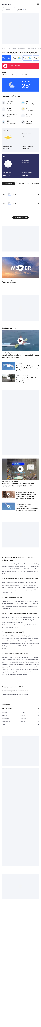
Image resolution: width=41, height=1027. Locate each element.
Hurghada (4, 715)
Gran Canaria (5, 718)
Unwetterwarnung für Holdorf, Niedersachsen (15, 690)
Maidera (22, 712)
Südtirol (22, 715)
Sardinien (23, 721)
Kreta (3, 724)
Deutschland (21, 48)
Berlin (39, 712)
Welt (8, 48)
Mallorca (4, 712)
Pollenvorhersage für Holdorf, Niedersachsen (15, 694)
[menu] (38, 4)
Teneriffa (23, 718)
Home (3, 48)
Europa (14, 48)
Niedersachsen (31, 48)
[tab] (8, 183)
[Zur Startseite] (6, 4)
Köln (39, 718)
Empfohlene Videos (9, 328)
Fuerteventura (6, 721)
